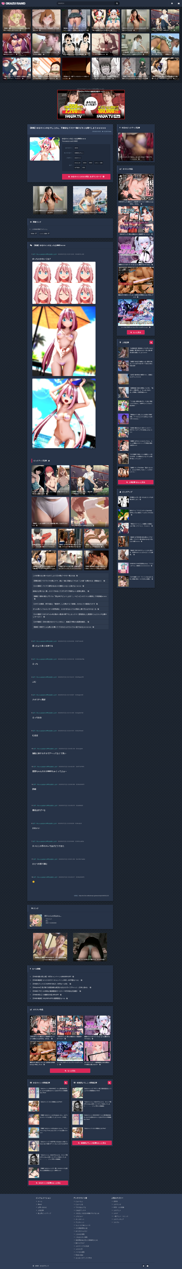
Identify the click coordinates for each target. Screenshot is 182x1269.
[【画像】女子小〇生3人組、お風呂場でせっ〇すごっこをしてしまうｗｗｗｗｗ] (70, 560)
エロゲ (116, 1213)
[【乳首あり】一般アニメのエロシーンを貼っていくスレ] (76, 69)
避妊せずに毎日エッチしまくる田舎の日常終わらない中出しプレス (42, 1063)
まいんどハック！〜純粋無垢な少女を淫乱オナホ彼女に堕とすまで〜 (96, 1063)
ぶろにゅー (79, 1216)
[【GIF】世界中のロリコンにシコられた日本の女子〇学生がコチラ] (50, 200)
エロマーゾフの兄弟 (82, 1246)
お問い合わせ (42, 1207)
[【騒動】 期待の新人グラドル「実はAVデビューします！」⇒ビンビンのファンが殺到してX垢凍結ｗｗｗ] (70, 597)
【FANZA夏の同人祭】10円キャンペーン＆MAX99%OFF (51, 976)
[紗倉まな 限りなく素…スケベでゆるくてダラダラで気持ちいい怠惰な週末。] (70, 591)
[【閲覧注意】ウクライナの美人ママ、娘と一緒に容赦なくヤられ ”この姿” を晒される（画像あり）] (70, 580)
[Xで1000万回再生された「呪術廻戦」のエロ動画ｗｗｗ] (46, 20)
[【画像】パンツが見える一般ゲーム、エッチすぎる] (90, 947)
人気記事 (41, 1210)
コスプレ (116, 1222)
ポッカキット (80, 1219)
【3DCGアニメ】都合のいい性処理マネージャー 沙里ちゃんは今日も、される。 (42, 1038)
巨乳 (83, 167)
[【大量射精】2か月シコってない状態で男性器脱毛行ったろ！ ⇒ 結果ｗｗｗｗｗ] (135, 44)
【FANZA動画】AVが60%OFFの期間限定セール (48, 998)
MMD (90, 163)
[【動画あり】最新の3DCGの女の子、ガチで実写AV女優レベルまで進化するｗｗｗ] (50, 947)
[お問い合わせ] (147, 1265)
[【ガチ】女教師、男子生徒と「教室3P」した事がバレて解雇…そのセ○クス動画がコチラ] (70, 603)
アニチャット (80, 1222)
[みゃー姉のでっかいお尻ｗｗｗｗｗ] (90, 512)
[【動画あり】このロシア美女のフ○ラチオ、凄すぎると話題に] (46, 44)
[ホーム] (143, 1265)
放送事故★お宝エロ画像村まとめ (87, 1240)
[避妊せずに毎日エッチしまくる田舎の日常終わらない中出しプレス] (43, 1051)
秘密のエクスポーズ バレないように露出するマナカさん (97, 1038)
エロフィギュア (119, 1219)
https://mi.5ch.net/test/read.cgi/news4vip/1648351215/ (94, 895)
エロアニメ (117, 1210)
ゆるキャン (78, 158)
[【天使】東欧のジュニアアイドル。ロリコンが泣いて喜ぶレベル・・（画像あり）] (165, 44)
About (40, 1204)
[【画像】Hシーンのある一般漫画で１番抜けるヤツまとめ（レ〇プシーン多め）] (106, 69)
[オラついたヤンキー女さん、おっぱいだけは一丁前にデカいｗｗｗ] (135, 147)
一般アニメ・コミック (121, 1216)
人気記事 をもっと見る (137, 482)
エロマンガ (117, 1204)
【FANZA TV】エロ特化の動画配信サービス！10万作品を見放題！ (55, 991)
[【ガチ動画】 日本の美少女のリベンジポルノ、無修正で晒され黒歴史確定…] (70, 621)
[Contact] (178, 3)
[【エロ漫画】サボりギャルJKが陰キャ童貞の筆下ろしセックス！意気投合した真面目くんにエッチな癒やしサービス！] (70, 615)
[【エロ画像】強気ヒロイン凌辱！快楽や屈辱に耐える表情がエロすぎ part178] (106, 20)
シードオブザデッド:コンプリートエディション (69, 1063)
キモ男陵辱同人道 (81, 1228)
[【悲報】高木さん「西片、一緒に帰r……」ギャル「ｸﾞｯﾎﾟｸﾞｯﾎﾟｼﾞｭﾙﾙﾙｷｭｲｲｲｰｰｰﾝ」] (165, 20)
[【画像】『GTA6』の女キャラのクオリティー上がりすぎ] (90, 200)
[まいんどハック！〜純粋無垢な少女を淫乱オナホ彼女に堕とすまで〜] (97, 1051)
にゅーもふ (79, 1201)
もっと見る (71, 1071)
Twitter (32, 233)
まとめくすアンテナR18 (84, 1258)
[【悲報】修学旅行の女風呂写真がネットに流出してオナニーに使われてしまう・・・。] (96, 560)
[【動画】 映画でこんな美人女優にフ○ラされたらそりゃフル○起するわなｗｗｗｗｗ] (70, 626)
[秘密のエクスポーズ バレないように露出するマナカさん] (97, 1025)
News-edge (79, 1255)
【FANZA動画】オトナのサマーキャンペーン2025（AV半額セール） (56, 980)
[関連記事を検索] (66, 1082)
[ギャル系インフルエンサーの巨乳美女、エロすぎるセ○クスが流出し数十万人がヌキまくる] (70, 609)
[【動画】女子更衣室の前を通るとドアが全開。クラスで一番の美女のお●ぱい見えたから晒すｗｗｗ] (70, 539)
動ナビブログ (80, 1243)
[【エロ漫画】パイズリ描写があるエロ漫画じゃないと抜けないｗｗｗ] (70, 585)
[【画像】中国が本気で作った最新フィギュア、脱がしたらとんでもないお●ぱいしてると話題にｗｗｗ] (135, 69)
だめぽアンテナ (81, 1210)
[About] (172, 3)
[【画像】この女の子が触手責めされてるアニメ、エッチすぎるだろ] (96, 539)
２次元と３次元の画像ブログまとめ (87, 1213)
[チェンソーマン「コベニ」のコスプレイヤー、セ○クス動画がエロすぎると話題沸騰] (76, 44)
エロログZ (79, 1249)
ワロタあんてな (81, 1207)
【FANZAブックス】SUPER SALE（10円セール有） (50, 984)
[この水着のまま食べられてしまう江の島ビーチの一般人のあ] (70, 575)
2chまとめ (77, 163)
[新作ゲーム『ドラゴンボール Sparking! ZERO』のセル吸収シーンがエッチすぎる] (136, 514)
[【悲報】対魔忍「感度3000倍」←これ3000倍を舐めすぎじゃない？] (17, 44)
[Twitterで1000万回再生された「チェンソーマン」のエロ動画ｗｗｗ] (106, 44)
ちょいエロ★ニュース (83, 1225)
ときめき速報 (80, 1234)
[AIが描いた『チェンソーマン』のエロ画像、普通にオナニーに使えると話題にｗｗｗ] (50, 480)
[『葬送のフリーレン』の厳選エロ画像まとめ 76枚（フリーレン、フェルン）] (17, 69)
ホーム (40, 1201)
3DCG (76, 148)
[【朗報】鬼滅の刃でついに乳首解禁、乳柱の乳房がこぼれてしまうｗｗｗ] (17, 20)
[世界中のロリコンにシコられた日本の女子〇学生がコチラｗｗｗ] (135, 20)
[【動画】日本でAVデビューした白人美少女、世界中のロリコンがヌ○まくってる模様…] (136, 554)
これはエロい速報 (81, 1237)
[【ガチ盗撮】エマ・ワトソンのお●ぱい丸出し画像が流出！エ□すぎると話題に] (136, 581)
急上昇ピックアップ (44, 1213)
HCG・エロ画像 (119, 1207)
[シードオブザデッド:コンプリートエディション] (70, 1051)
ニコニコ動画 (43, 233)
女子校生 (77, 167)
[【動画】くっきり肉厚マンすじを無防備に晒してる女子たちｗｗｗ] (50, 512)
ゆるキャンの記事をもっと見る (50, 1183)
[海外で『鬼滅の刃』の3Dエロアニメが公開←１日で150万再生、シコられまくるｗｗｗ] (46, 69)
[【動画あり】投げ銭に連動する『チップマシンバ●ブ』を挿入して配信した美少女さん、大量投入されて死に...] (76, 20)
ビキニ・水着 (98, 163)
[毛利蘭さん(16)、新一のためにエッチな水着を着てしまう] (136, 501)
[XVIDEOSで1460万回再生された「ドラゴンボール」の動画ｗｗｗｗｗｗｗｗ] (136, 567)
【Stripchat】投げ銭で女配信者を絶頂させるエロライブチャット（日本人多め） (60, 987)
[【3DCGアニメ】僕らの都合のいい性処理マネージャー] (70, 1025)
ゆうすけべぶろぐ (81, 1231)
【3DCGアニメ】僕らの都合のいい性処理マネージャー (69, 1038)
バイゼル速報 (80, 1252)
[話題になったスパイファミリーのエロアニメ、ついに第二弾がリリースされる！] (44, 539)
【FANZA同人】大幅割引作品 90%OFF (45, 995)
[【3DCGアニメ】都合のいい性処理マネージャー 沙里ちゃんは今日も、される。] (43, 1025)
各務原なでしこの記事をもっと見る (93, 1143)
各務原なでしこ (79, 153)
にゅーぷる (79, 1204)
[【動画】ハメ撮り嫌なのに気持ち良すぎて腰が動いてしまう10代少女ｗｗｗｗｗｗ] (165, 69)
